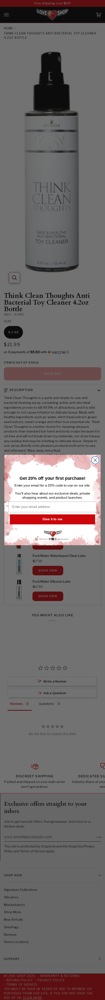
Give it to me (52, 519)
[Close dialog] (95, 460)
